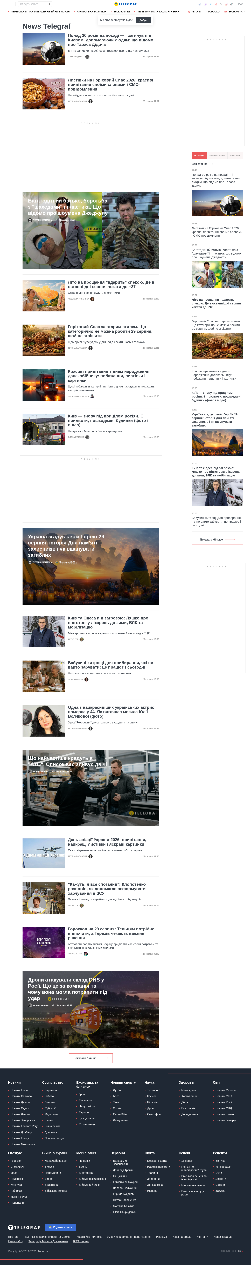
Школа (49, 1120)
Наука (149, 1082)
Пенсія (184, 1153)
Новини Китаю (224, 1114)
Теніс (116, 1102)
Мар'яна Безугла (123, 1206)
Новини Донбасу (21, 1132)
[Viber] (205, 4)
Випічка (220, 1160)
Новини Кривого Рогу (24, 1126)
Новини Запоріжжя (23, 1120)
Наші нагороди (181, 1236)
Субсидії (50, 1108)
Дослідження (189, 1114)
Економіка (235, 11)
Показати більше (84, 1058)
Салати (220, 1184)
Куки (129, 20)
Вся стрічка (199, 163)
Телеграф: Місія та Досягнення (48, 1241)
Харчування (189, 1096)
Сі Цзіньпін (120, 1176)
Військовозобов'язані (92, 1178)
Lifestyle (15, 1153)
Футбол (117, 1090)
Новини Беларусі (226, 1120)
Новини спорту (123, 1082)
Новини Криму (20, 1138)
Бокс (116, 1096)
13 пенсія (187, 1160)
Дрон (150, 1108)
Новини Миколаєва (23, 1144)
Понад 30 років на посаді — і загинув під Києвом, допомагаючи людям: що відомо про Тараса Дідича (110, 40)
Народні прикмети (158, 1166)
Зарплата (51, 1090)
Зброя (49, 1178)
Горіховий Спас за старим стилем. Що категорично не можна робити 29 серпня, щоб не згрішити (110, 331)
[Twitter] (221, 4)
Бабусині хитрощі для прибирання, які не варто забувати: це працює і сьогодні (110, 665)
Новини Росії (223, 1102)
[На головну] (125, 4)
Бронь (83, 1166)
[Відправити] (48, 4)
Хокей (117, 1108)
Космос (151, 1096)
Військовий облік (89, 1184)
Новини (14, 1082)
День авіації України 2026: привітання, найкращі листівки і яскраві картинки (107, 841)
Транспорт (85, 1100)
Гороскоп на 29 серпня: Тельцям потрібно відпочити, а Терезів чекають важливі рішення (111, 933)
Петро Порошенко (124, 1200)
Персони (117, 1153)
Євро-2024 (120, 1114)
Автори (196, 11)
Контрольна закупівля (92, 11)
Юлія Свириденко (124, 1212)
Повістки (84, 1160)
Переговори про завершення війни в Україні (40, 11)
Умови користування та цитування (129, 1236)
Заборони (153, 1178)
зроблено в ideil (232, 1251)
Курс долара (87, 1118)
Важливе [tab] (235, 155)
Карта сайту (15, 1241)
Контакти (202, 1236)
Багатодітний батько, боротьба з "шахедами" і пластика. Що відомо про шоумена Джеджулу (68, 207)
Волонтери (52, 1184)
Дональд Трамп (123, 1170)
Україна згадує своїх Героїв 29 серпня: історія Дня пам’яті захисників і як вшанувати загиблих (66, 546)
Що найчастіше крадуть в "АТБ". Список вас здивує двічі (67, 761)
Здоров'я (186, 1082)
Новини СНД (223, 1108)
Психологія (188, 1108)
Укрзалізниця (87, 1124)
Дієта (184, 1102)
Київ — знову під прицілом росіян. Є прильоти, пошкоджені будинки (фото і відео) (108, 420)
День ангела (155, 1184)
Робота (49, 1096)
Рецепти (220, 1153)
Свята (150, 1153)
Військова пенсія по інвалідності (194, 1178)
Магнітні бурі (19, 1196)
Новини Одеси (20, 1108)
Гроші (82, 1094)
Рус (240, 4)
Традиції (152, 1172)
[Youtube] (216, 4)
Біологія (152, 1102)
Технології (153, 1090)
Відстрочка (86, 1172)
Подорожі (17, 1178)
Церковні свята (157, 1160)
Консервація (223, 1166)
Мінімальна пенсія (193, 1185)
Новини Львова (20, 1114)
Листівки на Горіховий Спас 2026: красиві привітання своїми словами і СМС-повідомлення (110, 84)
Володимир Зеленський (120, 1162)
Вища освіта (52, 1126)
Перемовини (53, 1172)
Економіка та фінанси (87, 1084)
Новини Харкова (21, 1096)
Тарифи (84, 1112)
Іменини (152, 1190)
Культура (16, 1184)
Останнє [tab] (199, 155)
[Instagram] (226, 4)
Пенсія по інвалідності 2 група (194, 1168)
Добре (143, 20)
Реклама (161, 1236)
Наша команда (223, 1236)
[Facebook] (199, 4)
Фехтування (120, 1120)
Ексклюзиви (122, 11)
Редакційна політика (89, 1236)
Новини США (223, 1096)
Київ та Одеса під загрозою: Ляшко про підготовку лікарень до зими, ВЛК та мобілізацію (108, 622)
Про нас (13, 1236)
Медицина (51, 1114)
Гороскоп (214, 11)
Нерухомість (87, 1106)
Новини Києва (20, 1090)
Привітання (18, 1202)
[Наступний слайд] (245, 11)
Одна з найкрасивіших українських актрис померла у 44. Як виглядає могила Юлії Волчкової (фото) (111, 712)
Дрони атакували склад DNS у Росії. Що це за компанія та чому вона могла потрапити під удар (67, 989)
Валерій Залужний (125, 1188)
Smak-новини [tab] (217, 155)
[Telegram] (211, 4)
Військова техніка (56, 1190)
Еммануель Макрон (125, 1182)
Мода (14, 1172)
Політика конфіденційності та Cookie (47, 1236)
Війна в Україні (54, 1153)
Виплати (50, 1102)
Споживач (17, 1166)
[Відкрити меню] (10, 4)
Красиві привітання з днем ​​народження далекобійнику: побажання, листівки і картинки (108, 376)
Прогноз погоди (55, 1138)
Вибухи (49, 1166)
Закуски (220, 1190)
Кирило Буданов (123, 1194)
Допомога (51, 1132)
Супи (218, 1172)
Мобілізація (86, 1153)
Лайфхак (16, 1190)
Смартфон (154, 1114)
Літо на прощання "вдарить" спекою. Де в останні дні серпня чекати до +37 (111, 284)
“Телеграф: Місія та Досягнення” (158, 11)
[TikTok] (231, 4)
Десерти (220, 1178)
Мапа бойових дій (56, 1160)
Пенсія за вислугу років (192, 1193)
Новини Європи (225, 1090)
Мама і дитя (188, 1090)
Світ (216, 1082)
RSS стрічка (81, 1241)
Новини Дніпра (20, 1102)
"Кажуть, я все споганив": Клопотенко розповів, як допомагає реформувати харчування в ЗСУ (107, 889)
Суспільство (52, 1082)
